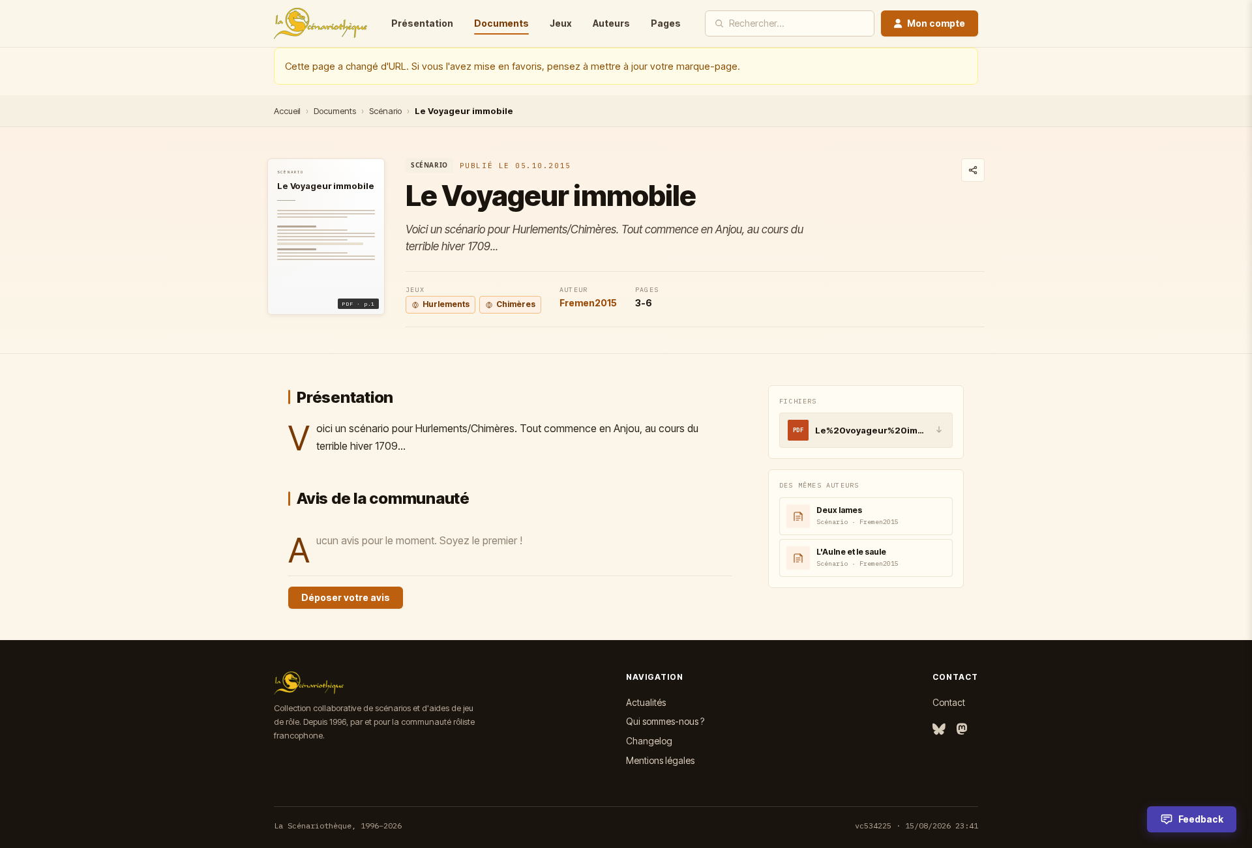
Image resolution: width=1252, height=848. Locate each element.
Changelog (649, 740)
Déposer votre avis (345, 597)
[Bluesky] (939, 730)
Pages (666, 23)
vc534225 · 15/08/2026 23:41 (916, 825)
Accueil (287, 111)
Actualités (646, 702)
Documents (501, 23)
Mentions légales (660, 760)
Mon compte (936, 23)
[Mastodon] (962, 730)
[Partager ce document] (973, 170)
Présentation (422, 23)
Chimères (515, 304)
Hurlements (446, 304)
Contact (948, 702)
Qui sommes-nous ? (665, 721)
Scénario (385, 111)
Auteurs (611, 23)
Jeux (561, 23)
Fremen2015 (588, 302)
